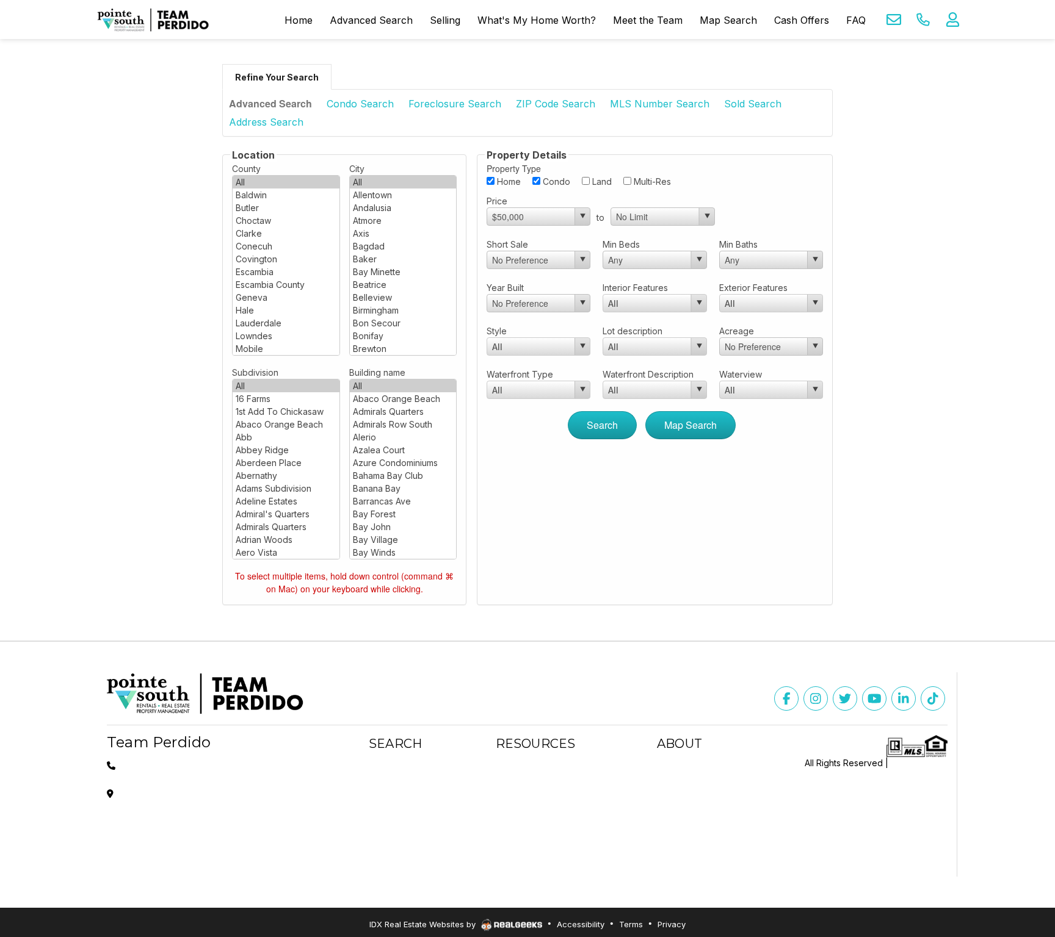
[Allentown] (403, 194)
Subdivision (255, 372)
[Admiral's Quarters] (286, 514)
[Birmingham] (403, 310)
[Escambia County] (286, 284)
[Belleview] (403, 297)
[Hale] (286, 310)
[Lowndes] (286, 335)
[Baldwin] (286, 194)
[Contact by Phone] (923, 19)
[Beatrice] (403, 284)
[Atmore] (403, 220)
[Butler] (286, 207)
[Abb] (286, 437)
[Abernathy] (286, 475)
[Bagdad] (403, 246)
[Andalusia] (403, 207)
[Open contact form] (893, 19)
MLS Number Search (659, 104)
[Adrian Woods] (286, 539)
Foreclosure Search (454, 104)
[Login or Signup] (952, 19)
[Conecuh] (286, 246)
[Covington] (286, 259)
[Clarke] (286, 233)
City (356, 168)
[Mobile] (286, 348)
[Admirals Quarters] (286, 526)
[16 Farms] (286, 398)
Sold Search (752, 104)
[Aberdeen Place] (286, 462)
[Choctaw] (286, 220)
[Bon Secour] (403, 323)
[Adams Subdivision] (286, 488)
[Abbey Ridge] (286, 449)
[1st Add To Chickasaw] (286, 411)
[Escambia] (286, 271)
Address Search (266, 122)
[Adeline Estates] (286, 501)
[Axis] (403, 233)
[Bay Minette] (403, 271)
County (246, 168)
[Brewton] (403, 348)
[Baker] (403, 259)
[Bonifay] (403, 335)
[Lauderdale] (286, 323)
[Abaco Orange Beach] (286, 424)
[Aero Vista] (286, 552)
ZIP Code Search (555, 104)
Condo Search (360, 104)
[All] (286, 182)
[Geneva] (286, 297)
